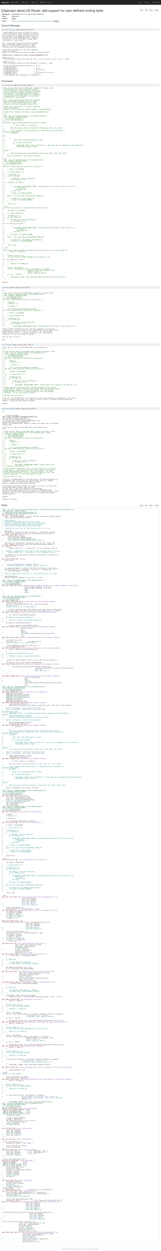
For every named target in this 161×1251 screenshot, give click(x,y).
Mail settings (156, 2)
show (13, 18)
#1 (33, 85)
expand (56, 21)
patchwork (65, 1249)
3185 (141, 10)
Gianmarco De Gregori (8, 30)
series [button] (156, 10)
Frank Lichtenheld (7, 85)
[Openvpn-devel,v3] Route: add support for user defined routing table (32, 21)
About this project (47, 2)
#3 (33, 345)
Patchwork (5, 2)
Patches (26, 2)
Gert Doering (6, 287)
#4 (35, 409)
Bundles (35, 2)
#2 (30, 287)
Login (140, 2)
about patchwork (94, 1249)
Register (147, 2)
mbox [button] (151, 10)
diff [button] (146, 10)
